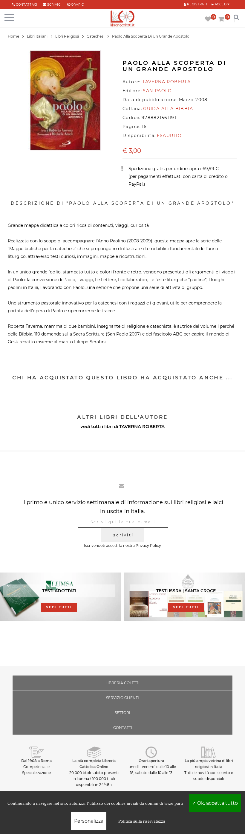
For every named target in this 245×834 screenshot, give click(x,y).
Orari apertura (151, 760)
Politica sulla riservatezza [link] (141, 821)
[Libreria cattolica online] (122, 18)
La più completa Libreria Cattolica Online (94, 763)
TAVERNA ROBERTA (142, 426)
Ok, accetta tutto (217, 803)
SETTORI (122, 712)
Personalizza (88, 821)
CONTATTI (122, 727)
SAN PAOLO (157, 90)
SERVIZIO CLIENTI (122, 697)
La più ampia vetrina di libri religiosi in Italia (209, 763)
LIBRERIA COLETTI (122, 683)
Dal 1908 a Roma (36, 760)
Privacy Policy (148, 545)
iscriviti (122, 535)
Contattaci (26, 5)
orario (77, 5)
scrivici (54, 5)
